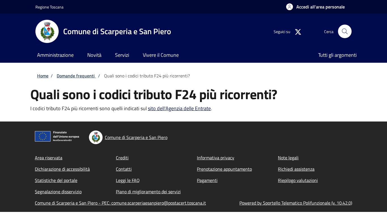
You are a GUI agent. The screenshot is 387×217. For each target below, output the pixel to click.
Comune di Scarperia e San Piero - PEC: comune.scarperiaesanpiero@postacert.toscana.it (120, 202)
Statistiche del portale (56, 180)
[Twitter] (295, 31)
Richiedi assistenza (296, 169)
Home (42, 75)
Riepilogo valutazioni (298, 180)
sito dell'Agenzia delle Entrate (179, 108)
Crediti (122, 157)
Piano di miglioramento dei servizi (148, 191)
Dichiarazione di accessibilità (62, 169)
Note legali (288, 157)
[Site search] (345, 31)
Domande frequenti (76, 75)
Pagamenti (207, 180)
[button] (315, 7)
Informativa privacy (215, 157)
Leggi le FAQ (128, 180)
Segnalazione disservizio (58, 191)
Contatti (124, 169)
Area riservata (48, 157)
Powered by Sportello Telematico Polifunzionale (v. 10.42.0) (295, 202)
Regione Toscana (49, 7)
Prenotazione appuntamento (224, 169)
